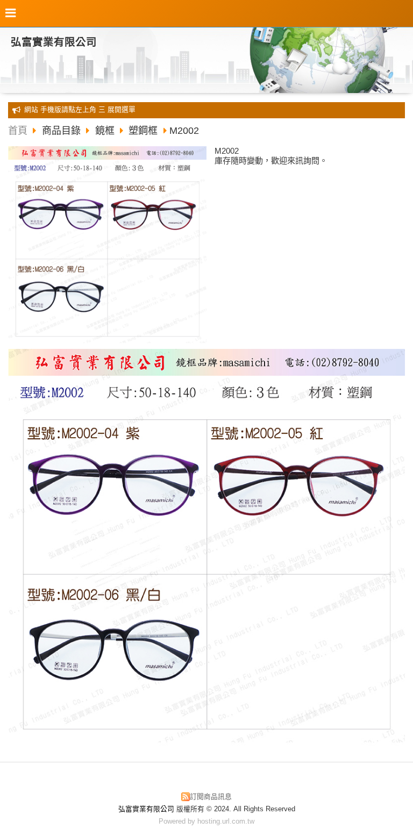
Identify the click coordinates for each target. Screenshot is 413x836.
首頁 (17, 130)
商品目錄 (62, 130)
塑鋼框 (143, 130)
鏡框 (105, 130)
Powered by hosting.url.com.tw (206, 821)
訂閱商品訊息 (211, 796)
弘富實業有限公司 (54, 42)
